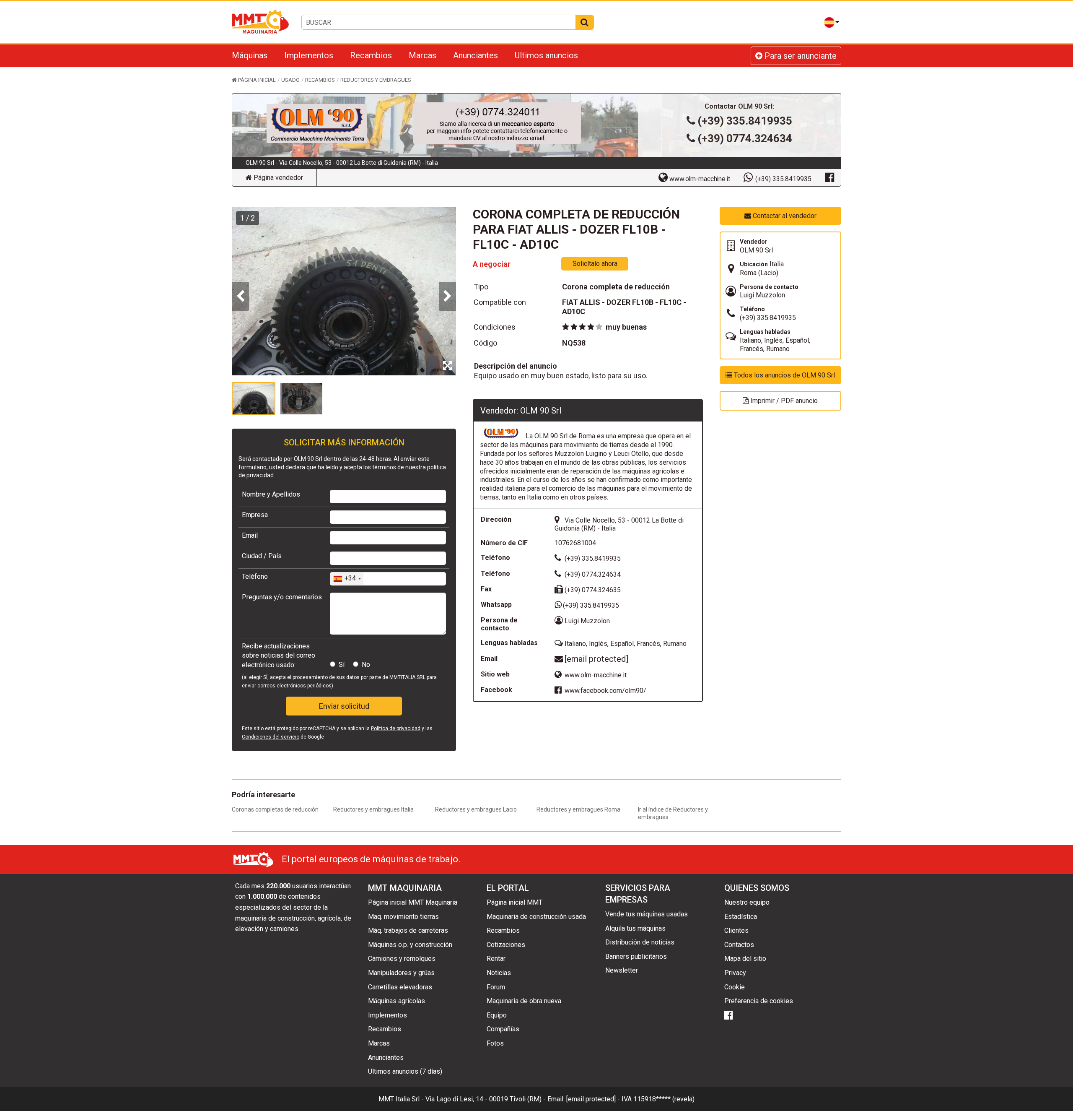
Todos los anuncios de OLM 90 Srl (783, 375)
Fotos (495, 1043)
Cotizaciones (506, 945)
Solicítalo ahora (595, 264)
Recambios (371, 55)
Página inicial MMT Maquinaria (412, 902)
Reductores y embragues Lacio (476, 809)
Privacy (735, 973)
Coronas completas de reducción (275, 809)
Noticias (499, 973)
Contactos (739, 945)
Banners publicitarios (636, 956)
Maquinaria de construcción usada (536, 917)
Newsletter (621, 970)
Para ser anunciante (799, 56)
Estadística (740, 917)
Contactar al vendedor (783, 216)
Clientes (736, 930)
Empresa (255, 515)
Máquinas (249, 55)
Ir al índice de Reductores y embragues (673, 813)
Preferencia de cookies (758, 1001)
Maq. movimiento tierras (403, 917)
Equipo (497, 1015)
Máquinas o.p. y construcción (410, 945)
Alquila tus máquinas (635, 928)
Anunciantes (475, 55)
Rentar (496, 959)
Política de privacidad (395, 728)
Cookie (734, 987)
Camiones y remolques (401, 959)
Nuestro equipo (747, 902)
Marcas (422, 55)
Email (250, 535)
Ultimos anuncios (546, 55)
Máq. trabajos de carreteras (408, 930)
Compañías (503, 1029)
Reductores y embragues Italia (373, 809)
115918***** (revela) (664, 1099)
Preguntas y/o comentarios (282, 597)
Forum (496, 987)
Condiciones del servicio (270, 737)
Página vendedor (277, 178)
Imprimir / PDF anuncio (783, 401)
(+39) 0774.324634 (744, 138)
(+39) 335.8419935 (744, 120)
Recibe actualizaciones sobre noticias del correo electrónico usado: (278, 655)
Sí (342, 665)
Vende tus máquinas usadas (646, 914)
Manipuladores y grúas (401, 973)
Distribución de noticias (639, 942)
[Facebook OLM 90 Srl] (829, 177)
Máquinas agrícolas (396, 1001)
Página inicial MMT (514, 902)
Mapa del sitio (745, 959)
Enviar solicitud (344, 706)
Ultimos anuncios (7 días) (405, 1071)
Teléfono (255, 576)
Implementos (308, 55)
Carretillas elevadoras (400, 987)
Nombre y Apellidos (271, 494)
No (366, 665)
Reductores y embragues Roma (578, 809)
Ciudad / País (262, 556)
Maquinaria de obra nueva (524, 1001)
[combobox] (346, 578)
